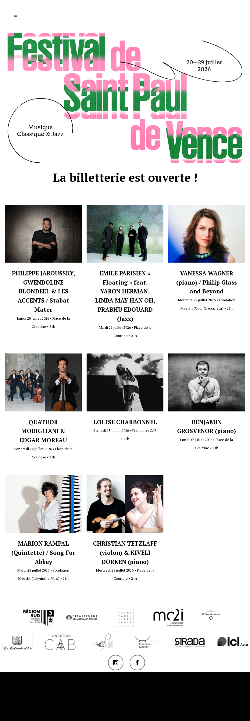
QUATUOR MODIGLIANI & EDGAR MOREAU (43, 431)
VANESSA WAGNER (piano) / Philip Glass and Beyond (206, 282)
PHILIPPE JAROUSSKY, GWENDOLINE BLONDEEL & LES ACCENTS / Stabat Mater (43, 291)
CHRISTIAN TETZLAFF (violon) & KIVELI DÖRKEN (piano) (125, 552)
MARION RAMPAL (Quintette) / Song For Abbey (43, 552)
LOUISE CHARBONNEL (125, 422)
